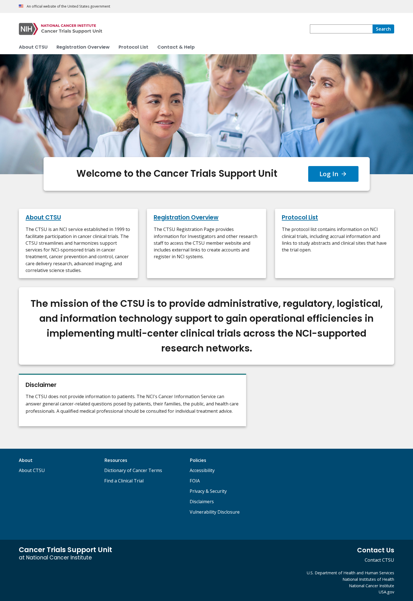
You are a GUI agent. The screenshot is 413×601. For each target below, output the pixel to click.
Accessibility (202, 470)
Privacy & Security (208, 491)
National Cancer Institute (371, 585)
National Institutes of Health (368, 579)
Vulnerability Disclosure (215, 512)
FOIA (195, 481)
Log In (328, 173)
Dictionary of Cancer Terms (133, 470)
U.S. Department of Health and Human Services (350, 572)
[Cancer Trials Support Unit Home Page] (164, 29)
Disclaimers (202, 501)
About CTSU (32, 470)
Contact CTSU (379, 560)
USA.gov (386, 592)
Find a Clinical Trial (124, 481)
